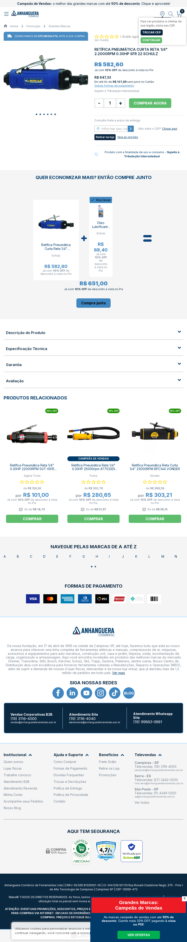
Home (14, 26)
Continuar (151, 40)
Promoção (33, 26)
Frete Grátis (107, 762)
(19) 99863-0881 (147, 722)
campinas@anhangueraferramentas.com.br (159, 770)
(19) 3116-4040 (82, 719)
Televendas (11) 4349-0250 (155, 793)
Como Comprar (65, 762)
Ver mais (118, 673)
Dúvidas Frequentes (69, 775)
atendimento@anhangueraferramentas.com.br (94, 722)
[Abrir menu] (7, 14)
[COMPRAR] (93, 303)
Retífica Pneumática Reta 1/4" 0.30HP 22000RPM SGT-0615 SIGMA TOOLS (32, 469)
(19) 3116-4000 (23, 719)
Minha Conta (13, 795)
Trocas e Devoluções (70, 782)
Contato (59, 801)
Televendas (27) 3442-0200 (156, 780)
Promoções (107, 775)
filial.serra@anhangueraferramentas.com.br (159, 783)
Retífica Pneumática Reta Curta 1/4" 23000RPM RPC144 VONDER (155, 467)
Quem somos (13, 762)
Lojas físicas (13, 768)
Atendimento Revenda (20, 788)
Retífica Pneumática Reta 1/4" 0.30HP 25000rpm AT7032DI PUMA (93, 469)
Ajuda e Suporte (68, 755)
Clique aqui (169, 128)
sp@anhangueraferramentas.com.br (155, 796)
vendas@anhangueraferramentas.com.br (33, 722)
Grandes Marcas (59, 26)
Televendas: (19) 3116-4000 (156, 766)
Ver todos (142, 802)
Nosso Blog (12, 808)
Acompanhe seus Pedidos (23, 801)
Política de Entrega (68, 788)
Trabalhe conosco (17, 775)
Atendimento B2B (16, 782)
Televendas (145, 755)
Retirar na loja (105, 137)
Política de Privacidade (71, 795)
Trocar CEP (151, 32)
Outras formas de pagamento (114, 85)
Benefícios (108, 755)
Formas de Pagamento (70, 768)
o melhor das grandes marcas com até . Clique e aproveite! (93, 3)
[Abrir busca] (171, 14)
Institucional (15, 755)
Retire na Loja (109, 768)
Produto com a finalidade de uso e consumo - (142, 154)
